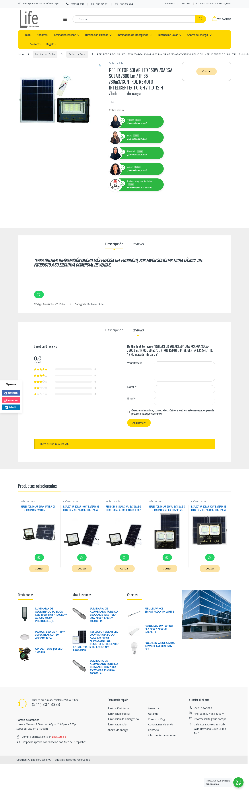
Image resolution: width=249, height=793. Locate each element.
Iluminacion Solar (168, 35)
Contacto (185, 3)
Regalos (51, 44)
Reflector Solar (77, 54)
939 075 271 (102, 4)
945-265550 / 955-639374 (209, 713)
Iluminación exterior (119, 713)
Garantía (153, 713)
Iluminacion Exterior (96, 35)
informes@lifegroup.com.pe (210, 719)
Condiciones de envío (160, 724)
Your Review (134, 363)
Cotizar (206, 71)
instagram (12, 399)
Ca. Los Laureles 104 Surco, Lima (213, 3)
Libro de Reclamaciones (162, 735)
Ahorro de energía (197, 35)
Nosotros (170, 3)
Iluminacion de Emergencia (133, 35)
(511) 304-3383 (203, 708)
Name (132, 386)
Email (131, 398)
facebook (12, 392)
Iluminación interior (119, 708)
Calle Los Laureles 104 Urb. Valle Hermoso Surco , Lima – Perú (211, 729)
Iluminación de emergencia (123, 719)
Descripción (114, 244)
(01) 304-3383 (77, 4)
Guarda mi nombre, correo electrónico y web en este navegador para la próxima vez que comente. (172, 412)
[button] (100, 66)
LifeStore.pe (59, 736)
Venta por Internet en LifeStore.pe (40, 3)
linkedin (13, 407)
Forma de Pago (157, 719)
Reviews (138, 244)
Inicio (28, 35)
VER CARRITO (224, 19)
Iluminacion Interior (64, 35)
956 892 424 (126, 4)
